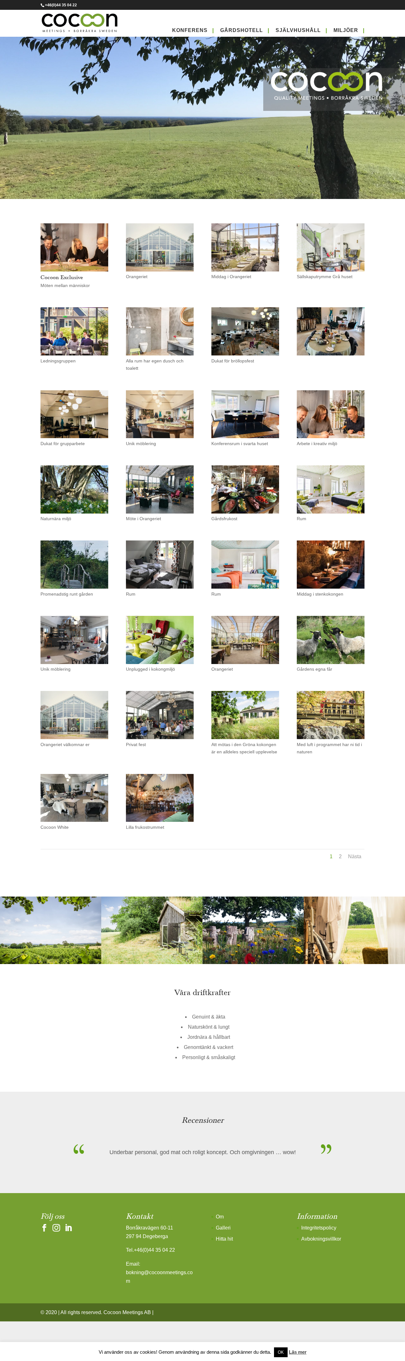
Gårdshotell (241, 30)
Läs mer (298, 1352)
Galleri (223, 1227)
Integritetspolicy (318, 1227)
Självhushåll (298, 30)
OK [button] (281, 1352)
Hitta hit (224, 1239)
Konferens (190, 30)
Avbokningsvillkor (321, 1239)
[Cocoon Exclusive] (74, 269)
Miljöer (345, 30)
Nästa (354, 856)
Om (220, 1216)
